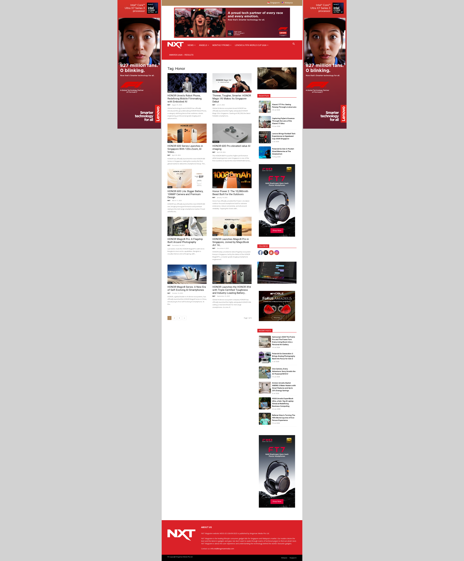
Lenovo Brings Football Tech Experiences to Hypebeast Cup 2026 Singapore (283, 136)
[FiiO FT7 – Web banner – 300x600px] (277, 236)
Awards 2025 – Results (181, 54)
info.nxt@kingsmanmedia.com (222, 548)
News (191, 45)
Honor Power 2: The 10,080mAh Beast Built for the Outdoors (230, 193)
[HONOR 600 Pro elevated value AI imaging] (232, 133)
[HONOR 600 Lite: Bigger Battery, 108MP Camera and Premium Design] (187, 178)
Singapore (293, 558)
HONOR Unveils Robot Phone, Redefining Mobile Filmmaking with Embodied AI (184, 98)
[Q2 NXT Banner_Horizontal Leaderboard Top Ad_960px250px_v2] (232, 37)
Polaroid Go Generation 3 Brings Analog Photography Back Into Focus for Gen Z (283, 356)
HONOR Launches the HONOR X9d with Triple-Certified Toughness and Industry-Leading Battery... (231, 289)
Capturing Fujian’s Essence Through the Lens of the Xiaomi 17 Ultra (283, 120)
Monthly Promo (220, 45)
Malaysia (284, 558)
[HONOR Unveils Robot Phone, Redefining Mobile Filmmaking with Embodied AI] (187, 83)
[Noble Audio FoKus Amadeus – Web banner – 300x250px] (277, 320)
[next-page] (184, 318)
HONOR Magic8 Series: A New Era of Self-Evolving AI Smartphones (186, 288)
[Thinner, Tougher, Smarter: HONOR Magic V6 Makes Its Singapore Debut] (232, 83)
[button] (294, 44)
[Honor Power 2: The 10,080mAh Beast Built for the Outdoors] (232, 178)
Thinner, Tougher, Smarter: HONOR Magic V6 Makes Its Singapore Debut (231, 98)
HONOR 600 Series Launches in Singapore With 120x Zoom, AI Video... (185, 148)
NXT (168, 105)
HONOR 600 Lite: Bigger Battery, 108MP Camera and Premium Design (185, 194)
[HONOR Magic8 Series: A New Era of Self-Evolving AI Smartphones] (187, 274)
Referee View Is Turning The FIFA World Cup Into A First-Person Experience (283, 417)
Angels (203, 45)
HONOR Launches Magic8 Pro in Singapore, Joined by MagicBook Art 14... (230, 242)
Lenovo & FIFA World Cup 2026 (250, 45)
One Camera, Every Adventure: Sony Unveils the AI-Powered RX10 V (283, 371)
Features (215, 142)
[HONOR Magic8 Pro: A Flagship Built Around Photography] (187, 226)
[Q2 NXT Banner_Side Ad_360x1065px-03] (139, 128)
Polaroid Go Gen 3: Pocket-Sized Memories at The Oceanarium (283, 151)
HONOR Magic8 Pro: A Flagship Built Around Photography (185, 241)
